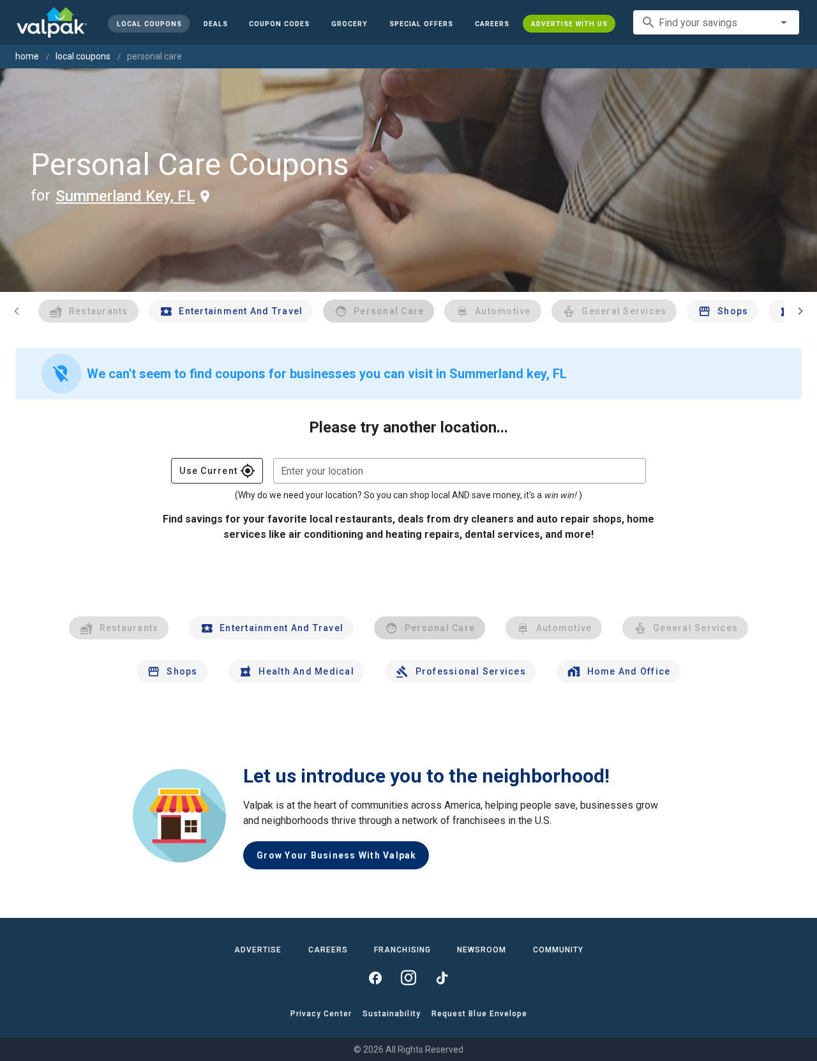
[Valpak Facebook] (375, 977)
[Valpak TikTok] (441, 977)
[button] (421, 24)
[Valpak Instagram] (408, 977)
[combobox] (716, 22)
